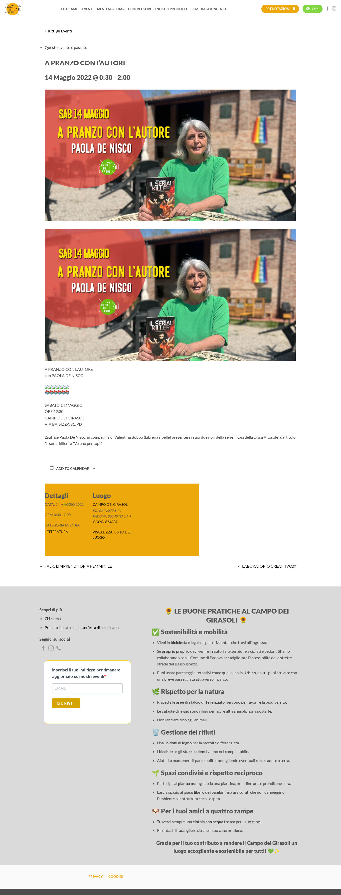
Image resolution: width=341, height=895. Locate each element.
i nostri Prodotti (171, 9)
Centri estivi (139, 9)
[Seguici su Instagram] (334, 8)
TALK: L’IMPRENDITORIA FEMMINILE (78, 566)
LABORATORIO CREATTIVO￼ (269, 566)
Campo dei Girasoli (111, 505)
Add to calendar (73, 469)
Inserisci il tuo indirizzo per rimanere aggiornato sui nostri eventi (86, 673)
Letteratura (56, 532)
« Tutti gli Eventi (58, 30)
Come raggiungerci (208, 9)
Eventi (88, 9)
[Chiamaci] (58, 648)
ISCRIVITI (66, 703)
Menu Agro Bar (111, 9)
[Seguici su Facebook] (328, 8)
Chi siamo (69, 9)
